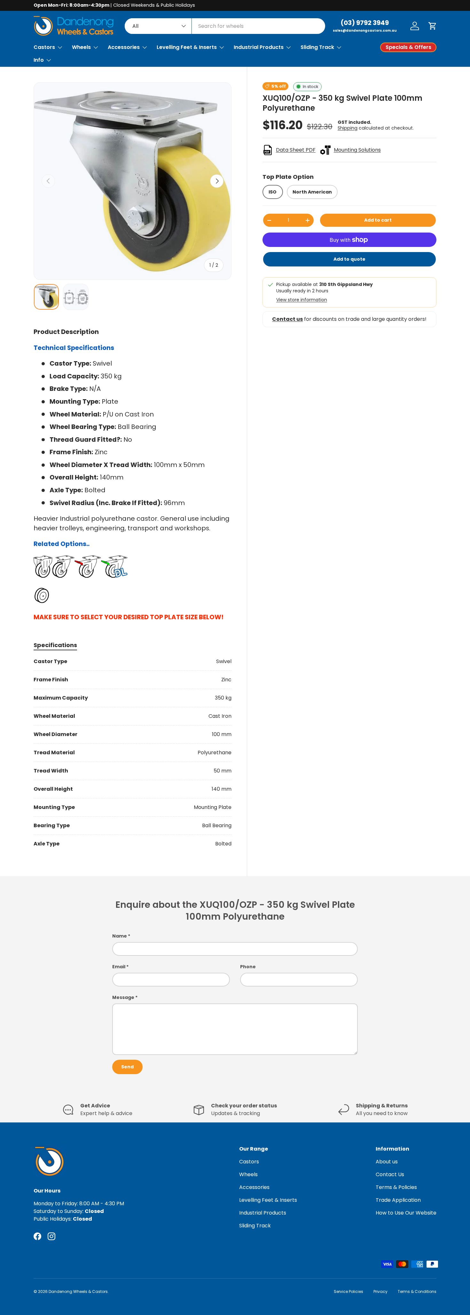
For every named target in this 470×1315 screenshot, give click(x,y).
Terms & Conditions (417, 1291)
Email (118, 966)
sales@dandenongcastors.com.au (364, 30)
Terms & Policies (396, 1187)
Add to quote (349, 259)
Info (39, 60)
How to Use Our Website (406, 1212)
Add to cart (378, 220)
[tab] (55, 645)
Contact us (287, 319)
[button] (433, 26)
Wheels (81, 47)
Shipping (347, 127)
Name (119, 936)
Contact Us (390, 1174)
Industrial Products (259, 47)
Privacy (380, 1291)
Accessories (124, 47)
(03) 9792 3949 (365, 23)
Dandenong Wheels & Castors (78, 1291)
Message (123, 997)
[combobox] (225, 26)
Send (127, 1067)
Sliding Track (317, 47)
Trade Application (398, 1200)
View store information (301, 300)
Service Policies (348, 1291)
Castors (44, 47)
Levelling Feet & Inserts (187, 47)
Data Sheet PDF (296, 150)
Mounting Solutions (357, 150)
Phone (248, 966)
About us (387, 1161)
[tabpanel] (132, 753)
